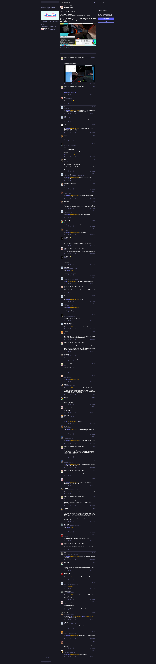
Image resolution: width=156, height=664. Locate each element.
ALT (94, 44)
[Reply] (63, 54)
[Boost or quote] (70, 54)
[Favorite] (78, 54)
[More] (92, 55)
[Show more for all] (94, 2)
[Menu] (76, 83)
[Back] (61, 2)
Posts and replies (66, 2)
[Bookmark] (85, 54)
